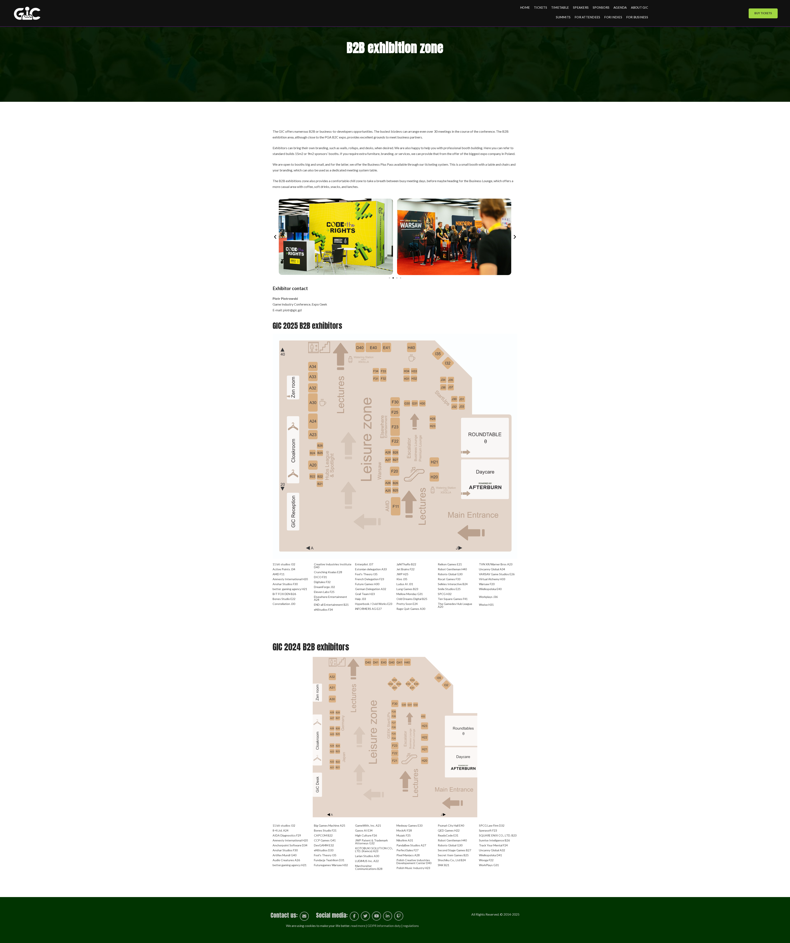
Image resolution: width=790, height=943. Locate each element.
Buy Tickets (763, 13)
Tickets (540, 7)
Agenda (620, 7)
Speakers (581, 7)
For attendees (587, 17)
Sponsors (601, 7)
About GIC (639, 7)
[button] (275, 236)
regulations (411, 926)
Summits (563, 17)
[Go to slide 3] (396, 278)
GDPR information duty (384, 926)
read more (358, 926)
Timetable (560, 7)
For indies (613, 17)
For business (637, 17)
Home (525, 7)
